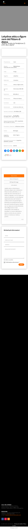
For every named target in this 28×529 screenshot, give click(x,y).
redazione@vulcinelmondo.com (13, 515)
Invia (21, 264)
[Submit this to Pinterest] (11, 151)
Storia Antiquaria (14, 179)
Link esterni (14, 185)
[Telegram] (14, 151)
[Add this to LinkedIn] (17, 151)
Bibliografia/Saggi (14, 182)
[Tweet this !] (8, 151)
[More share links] (23, 151)
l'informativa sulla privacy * (13, 262)
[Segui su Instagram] (5, 519)
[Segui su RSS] (8, 519)
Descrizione (14, 176)
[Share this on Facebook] (5, 151)
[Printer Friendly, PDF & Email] (8, 156)
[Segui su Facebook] (2, 519)
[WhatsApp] (20, 151)
